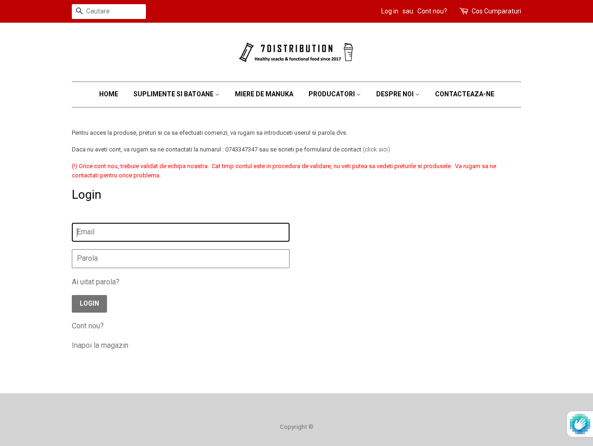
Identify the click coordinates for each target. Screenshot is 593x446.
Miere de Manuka (264, 94)
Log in (389, 11)
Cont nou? (432, 11)
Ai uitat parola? (96, 281)
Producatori (332, 94)
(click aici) (376, 149)
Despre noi (395, 94)
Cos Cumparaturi (496, 11)
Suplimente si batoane (174, 94)
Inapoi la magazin (100, 345)
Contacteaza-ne (464, 94)
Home (108, 94)
